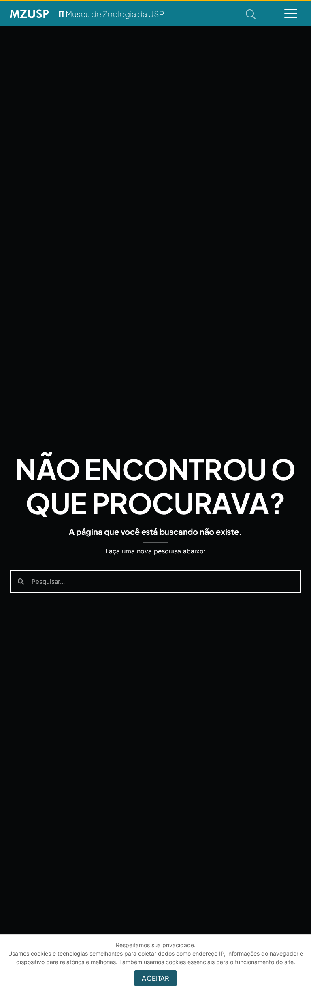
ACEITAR (155, 978)
